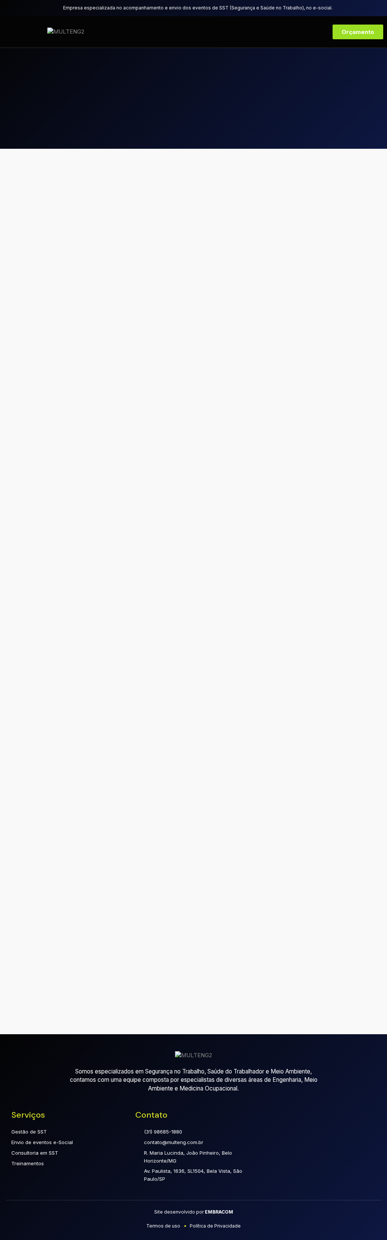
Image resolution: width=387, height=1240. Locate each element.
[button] (22, 32)
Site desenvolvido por (193, 1212)
